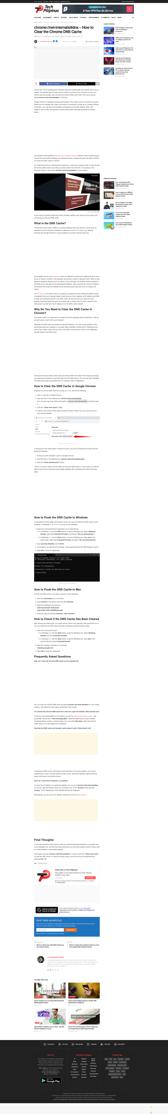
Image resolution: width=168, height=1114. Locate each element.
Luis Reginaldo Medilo (46, 41)
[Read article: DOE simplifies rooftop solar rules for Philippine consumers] (109, 30)
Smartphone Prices (65, 1)
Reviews (83, 1074)
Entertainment (94, 17)
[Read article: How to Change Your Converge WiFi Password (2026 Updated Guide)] (50, 990)
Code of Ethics (111, 1099)
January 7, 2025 (73, 1031)
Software (93, 1063)
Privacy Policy (86, 1099)
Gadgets (83, 1059)
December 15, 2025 (121, 188)
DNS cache (40, 293)
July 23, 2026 (72, 1005)
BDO (106, 1059)
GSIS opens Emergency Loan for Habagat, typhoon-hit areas (124, 39)
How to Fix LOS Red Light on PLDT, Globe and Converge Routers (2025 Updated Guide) (83, 1028)
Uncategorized (94, 1074)
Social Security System (115, 1074)
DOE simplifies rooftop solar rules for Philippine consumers (124, 29)
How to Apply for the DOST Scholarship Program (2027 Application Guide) (123, 204)
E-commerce (105, 17)
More (119, 17)
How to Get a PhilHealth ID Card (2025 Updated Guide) (123, 224)
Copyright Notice (63, 1099)
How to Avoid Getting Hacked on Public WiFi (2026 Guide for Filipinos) (82, 1002)
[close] (151, 1107)
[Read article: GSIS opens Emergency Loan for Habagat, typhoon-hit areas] (109, 40)
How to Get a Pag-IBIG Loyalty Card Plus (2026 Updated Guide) (122, 214)
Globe (109, 1062)
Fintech (56, 17)
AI (74, 1059)
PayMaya (112, 1071)
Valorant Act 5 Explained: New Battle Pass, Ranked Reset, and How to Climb (123, 60)
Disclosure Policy (72, 1099)
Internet (64, 17)
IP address (56, 276)
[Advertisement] (66, 744)
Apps (74, 1061)
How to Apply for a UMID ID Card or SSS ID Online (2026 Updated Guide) (124, 194)
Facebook (120, 1059)
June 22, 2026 (119, 218)
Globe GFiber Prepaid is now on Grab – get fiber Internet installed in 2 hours (49, 1028)
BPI (115, 1059)
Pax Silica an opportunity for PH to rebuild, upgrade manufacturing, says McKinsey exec (124, 71)
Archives (51, 1)
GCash (127, 1059)
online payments (122, 1065)
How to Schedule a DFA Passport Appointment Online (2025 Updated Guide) (124, 184)
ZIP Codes (93, 1076)
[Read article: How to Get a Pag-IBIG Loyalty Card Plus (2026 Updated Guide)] (109, 215)
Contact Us (56, 1)
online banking (111, 1065)
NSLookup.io (81, 795)
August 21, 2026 (120, 43)
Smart (123, 1071)
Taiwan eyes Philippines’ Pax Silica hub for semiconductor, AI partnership (124, 50)
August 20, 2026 (120, 54)
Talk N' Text (115, 1077)
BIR (111, 1059)
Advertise (45, 1)
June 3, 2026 (38, 1031)
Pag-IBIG (118, 1068)
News (37, 1023)
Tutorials (83, 17)
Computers (74, 1066)
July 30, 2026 (38, 1005)
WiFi (121, 1077)
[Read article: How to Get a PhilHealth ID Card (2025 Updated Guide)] (109, 225)
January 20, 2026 (120, 198)
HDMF (115, 1062)
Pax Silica (125, 1068)
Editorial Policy (94, 1099)
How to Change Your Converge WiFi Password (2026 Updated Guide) (49, 1002)
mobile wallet (122, 1062)
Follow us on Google (93, 41)
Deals (113, 17)
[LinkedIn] (54, 41)
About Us (40, 1)
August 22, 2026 (120, 33)
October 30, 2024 (66, 41)
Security (72, 996)
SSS (124, 1074)
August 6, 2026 (120, 208)
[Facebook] (57, 41)
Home (35, 1)
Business (74, 1064)
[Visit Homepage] (47, 9)
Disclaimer (79, 1099)
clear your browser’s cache (66, 155)
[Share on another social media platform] (98, 83)
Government (47, 17)
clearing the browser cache (83, 716)
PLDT (118, 1071)
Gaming (84, 1061)
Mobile (84, 1069)
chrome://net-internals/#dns (77, 401)
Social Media (73, 17)
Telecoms (37, 17)
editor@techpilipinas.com (53, 1072)
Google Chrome (42, 863)
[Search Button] (133, 17)
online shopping (110, 1068)
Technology (93, 1066)
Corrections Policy (102, 1099)
